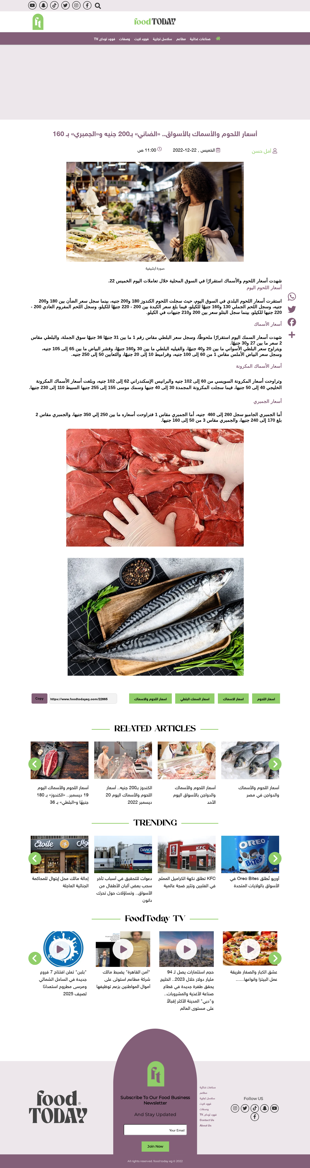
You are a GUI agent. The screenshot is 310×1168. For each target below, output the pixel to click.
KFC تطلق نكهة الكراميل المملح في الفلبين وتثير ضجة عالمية (233, 881)
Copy (39, 698)
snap (43, 5)
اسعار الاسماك (233, 698)
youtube (32, 5)
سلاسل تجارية (162, 38)
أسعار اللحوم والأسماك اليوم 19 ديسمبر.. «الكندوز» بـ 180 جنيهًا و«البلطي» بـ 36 (113, 794)
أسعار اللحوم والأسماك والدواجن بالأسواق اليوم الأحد (245, 794)
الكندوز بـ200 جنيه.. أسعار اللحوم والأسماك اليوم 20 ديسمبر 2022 (180, 794)
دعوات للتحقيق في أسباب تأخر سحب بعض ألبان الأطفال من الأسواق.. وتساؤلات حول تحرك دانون (170, 888)
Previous (275, 764)
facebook (87, 5)
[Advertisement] (155, 82)
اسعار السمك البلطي (194, 698)
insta (76, 5)
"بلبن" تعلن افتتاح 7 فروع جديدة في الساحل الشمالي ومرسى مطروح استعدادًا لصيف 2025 (81, 982)
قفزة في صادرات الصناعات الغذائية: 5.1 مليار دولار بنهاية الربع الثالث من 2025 (45, 885)
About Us (205, 1125)
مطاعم (181, 38)
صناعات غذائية (200, 38)
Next (35, 764)
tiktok (54, 5)
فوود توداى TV (104, 38)
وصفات (124, 38)
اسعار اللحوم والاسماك (150, 698)
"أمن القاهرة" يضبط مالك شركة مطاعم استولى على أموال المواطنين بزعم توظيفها (142, 978)
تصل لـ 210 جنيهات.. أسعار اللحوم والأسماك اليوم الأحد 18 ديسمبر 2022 (51, 794)
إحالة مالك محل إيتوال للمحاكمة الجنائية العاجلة (106, 881)
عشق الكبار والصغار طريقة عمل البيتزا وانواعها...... (272, 974)
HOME (217, 38)
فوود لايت (141, 38)
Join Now (155, 1146)
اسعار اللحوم (266, 698)
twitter (65, 5)
